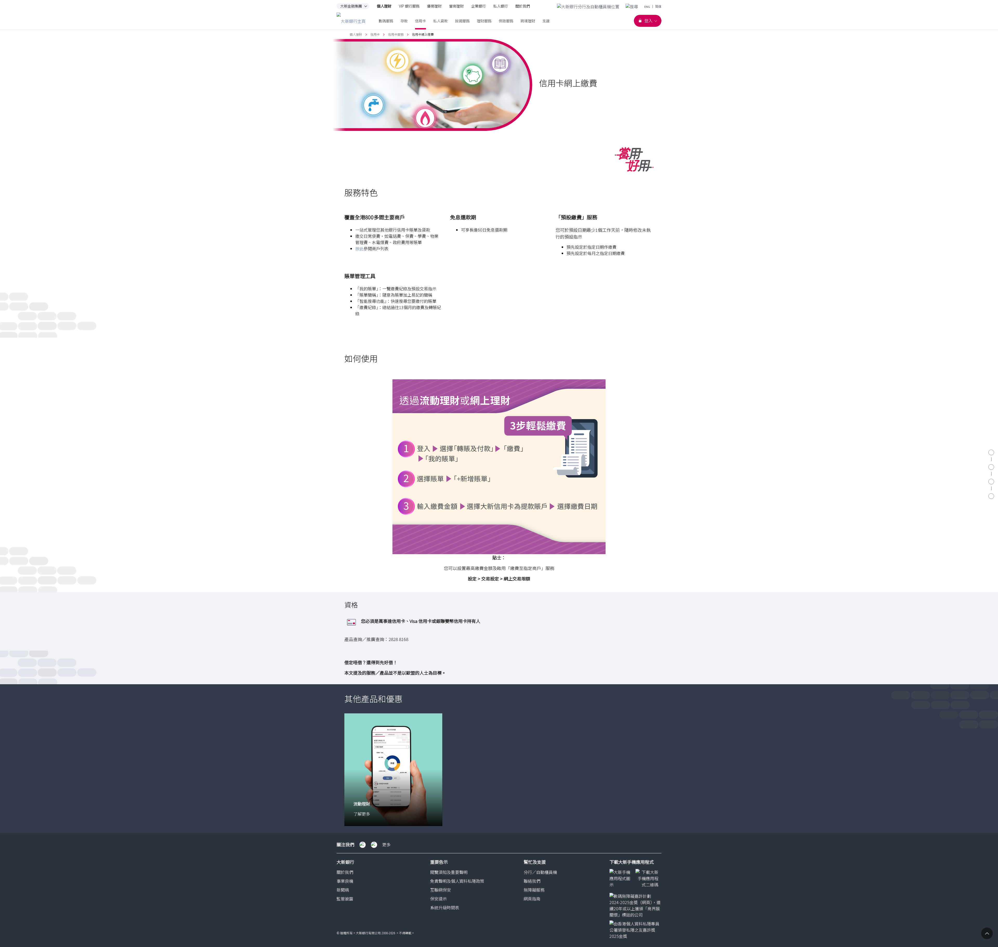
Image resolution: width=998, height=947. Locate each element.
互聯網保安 (440, 890)
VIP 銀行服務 (409, 6)
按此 (359, 248)
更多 (386, 844)
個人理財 (384, 6)
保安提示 (438, 898)
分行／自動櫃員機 (540, 872)
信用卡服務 (396, 34)
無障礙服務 (534, 890)
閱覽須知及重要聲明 (449, 872)
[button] (393, 217)
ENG (647, 7)
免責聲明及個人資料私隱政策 (457, 881)
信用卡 (375, 34)
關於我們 (522, 6)
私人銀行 (500, 6)
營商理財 (456, 6)
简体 (658, 7)
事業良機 (345, 881)
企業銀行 (478, 6)
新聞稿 (343, 890)
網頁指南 (532, 898)
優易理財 (434, 6)
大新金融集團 (351, 6)
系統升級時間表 (444, 907)
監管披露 (345, 898)
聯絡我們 (532, 881)
